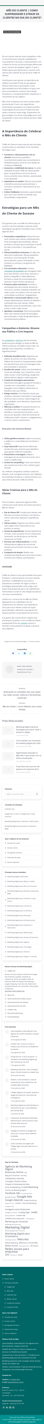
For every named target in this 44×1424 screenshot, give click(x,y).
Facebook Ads (12, 1193)
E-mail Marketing (30, 1187)
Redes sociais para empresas (17, 1250)
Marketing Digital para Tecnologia (19, 947)
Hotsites (18, 1203)
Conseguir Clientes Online (16, 1181)
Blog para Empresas (12, 1175)
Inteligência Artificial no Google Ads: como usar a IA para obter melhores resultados (23, 1133)
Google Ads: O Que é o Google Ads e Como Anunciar (20, 815)
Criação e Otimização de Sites (17, 1184)
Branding (24, 1175)
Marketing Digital (17, 1227)
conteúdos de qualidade (14, 271)
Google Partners (9, 1203)
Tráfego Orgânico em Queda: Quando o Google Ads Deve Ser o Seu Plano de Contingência (25, 1095)
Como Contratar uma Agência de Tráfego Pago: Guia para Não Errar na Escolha (24, 1146)
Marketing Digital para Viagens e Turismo (22, 956)
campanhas (9, 340)
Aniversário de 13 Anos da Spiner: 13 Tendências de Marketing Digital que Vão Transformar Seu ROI (24, 1059)
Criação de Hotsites (14, 1303)
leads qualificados (10, 1215)
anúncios (19, 340)
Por (34, 641)
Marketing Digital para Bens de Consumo (22, 886)
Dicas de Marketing (13, 1187)
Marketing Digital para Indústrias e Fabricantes (22, 821)
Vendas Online (12, 848)
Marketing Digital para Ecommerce (19, 911)
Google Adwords (14, 1200)
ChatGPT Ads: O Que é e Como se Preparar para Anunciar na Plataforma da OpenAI (24, 1046)
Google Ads (24, 1196)
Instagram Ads (9, 1206)
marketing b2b (30, 1219)
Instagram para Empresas (17, 1209)
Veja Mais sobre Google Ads (15, 991)
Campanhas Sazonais (14, 1178)
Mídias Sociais (11, 1245)
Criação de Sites (12, 1307)
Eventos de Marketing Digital (15, 1190)
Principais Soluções (11, 1283)
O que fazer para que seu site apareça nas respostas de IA (28, 767)
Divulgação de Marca (14, 853)
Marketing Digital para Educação (19, 915)
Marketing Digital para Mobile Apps (20, 932)
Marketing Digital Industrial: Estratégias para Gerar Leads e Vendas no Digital (28, 729)
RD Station (34, 1246)
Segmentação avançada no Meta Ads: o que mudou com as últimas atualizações (28, 755)
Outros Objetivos (13, 862)
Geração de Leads (13, 843)
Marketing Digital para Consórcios (19, 906)
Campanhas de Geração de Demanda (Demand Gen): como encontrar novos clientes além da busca (24, 1120)
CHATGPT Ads (10, 809)
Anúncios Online (14, 1172)
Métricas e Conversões (28, 1242)
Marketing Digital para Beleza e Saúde (21, 881)
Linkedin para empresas (14, 1218)
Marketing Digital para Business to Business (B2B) (20, 827)
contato (24, 623)
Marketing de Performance (13, 1224)
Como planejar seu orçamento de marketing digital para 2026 (28, 741)
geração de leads (10, 1197)
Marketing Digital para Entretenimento (21, 920)
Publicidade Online (24, 1246)
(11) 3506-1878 (14, 1379)
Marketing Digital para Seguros (18, 942)
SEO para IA (13, 1255)
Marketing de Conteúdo (16, 1221)
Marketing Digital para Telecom (18, 952)
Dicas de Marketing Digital (12, 32)
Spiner (20, 1255)
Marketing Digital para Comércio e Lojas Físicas (21, 899)
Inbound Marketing (29, 1203)
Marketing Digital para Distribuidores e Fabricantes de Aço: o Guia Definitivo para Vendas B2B (25, 1108)
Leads (34, 1212)
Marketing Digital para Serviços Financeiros (22, 937)
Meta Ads (23, 1239)
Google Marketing (30, 1200)
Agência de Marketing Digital (18, 1167)
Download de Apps (14, 857)
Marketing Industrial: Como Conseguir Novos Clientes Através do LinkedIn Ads (25, 1070)
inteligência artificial (11, 1212)
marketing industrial (10, 1240)
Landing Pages (24, 1212)
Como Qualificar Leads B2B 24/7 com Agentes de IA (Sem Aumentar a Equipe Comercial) (25, 1033)
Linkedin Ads (20, 1215)
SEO (7, 1254)
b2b (25, 1172)
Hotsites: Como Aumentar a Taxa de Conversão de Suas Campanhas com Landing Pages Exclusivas (24, 1082)
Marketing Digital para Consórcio (15, 1231)
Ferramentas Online (26, 1193)
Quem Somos (9, 1279)
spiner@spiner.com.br (16, 1382)
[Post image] (8, 730)
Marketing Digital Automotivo (17, 877)
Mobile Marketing (11, 1243)
